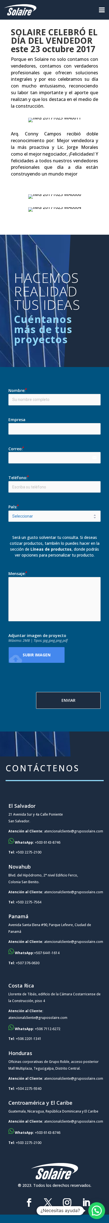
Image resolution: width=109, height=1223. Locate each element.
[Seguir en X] (48, 1202)
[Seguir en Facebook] (29, 1202)
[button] (96, 1210)
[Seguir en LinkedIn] (86, 1202)
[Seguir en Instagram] (67, 1202)
